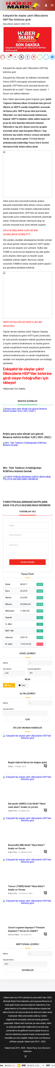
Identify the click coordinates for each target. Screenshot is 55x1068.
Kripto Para (12, 811)
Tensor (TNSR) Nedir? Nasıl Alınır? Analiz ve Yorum (26, 888)
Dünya (10, 766)
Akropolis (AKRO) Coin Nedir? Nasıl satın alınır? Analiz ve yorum (26, 805)
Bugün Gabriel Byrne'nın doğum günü (27, 762)
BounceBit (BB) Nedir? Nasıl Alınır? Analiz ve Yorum (26, 847)
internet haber (14, 935)
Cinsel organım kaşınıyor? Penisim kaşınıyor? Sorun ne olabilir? (26, 929)
